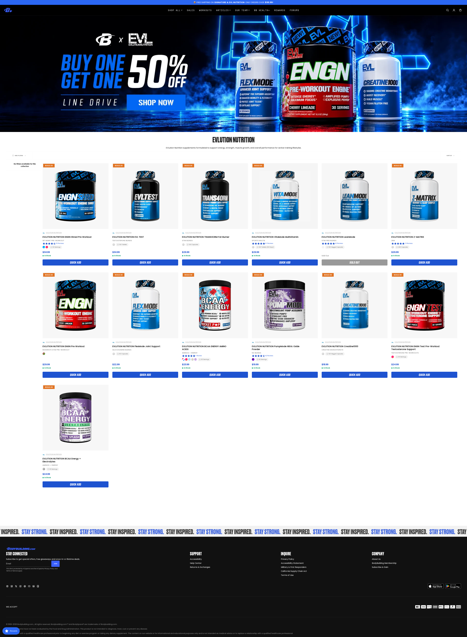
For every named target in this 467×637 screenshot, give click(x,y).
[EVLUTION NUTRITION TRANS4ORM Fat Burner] (215, 196)
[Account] (454, 10)
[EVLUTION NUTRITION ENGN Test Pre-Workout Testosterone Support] (424, 305)
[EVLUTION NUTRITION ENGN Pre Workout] (75, 305)
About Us (376, 559)
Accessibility (196, 559)
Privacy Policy (49, 569)
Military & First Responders (293, 567)
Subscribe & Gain (380, 567)
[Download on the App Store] (435, 586)
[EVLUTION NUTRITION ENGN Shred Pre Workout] (75, 196)
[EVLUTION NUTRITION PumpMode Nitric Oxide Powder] (285, 305)
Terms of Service (12, 571)
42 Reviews (339, 243)
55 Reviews (60, 243)
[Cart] (460, 10)
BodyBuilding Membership (384, 563)
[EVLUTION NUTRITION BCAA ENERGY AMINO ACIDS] (215, 305)
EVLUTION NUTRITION (54, 233)
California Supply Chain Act (294, 571)
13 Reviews (409, 243)
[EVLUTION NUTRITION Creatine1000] (355, 305)
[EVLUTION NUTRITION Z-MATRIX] (424, 196)
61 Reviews (269, 243)
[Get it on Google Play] (453, 586)
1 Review (198, 356)
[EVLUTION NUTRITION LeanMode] (355, 196)
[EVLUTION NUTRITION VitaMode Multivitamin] (285, 196)
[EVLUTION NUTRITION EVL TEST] (145, 196)
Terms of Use (287, 575)
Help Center (196, 563)
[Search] (447, 10)
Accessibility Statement (292, 563)
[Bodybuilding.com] (8, 10)
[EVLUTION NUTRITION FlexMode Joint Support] (145, 305)
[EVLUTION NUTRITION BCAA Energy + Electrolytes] (75, 418)
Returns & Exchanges (200, 567)
